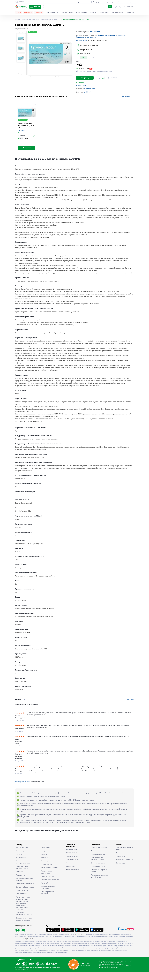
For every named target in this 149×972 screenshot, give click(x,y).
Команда (44, 854)
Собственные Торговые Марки (99, 871)
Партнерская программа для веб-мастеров (99, 876)
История (44, 851)
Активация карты (72, 853)
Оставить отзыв (46, 864)
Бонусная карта (110, 2)
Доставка (19, 854)
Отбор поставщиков (98, 863)
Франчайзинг (95, 851)
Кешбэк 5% (38, 12)
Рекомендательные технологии (48, 887)
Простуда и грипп (67, 12)
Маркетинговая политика (25, 884)
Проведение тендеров (99, 847)
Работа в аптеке (121, 853)
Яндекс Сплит (131, 12)
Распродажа (28, 12)
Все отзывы (130, 699)
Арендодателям (82, 2)
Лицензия (19, 872)
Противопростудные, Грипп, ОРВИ (51, 19)
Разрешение (20, 875)
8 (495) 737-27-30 (28, 939)
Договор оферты (22, 890)
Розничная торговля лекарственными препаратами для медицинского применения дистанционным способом (23, 903)
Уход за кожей (104, 12)
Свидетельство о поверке (50, 880)
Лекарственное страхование (46, 872)
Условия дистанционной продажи (24, 879)
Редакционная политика (49, 868)
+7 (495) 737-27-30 (23, 960)
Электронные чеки (72, 869)
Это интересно (21, 858)
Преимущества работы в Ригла (124, 849)
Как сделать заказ (22, 847)
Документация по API (98, 866)
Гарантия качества (47, 876)
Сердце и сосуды (81, 12)
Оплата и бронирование (24, 851)
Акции (19, 12)
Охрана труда (120, 863)
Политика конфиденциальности (23, 862)
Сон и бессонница (117, 12)
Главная (17, 19)
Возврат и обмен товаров (25, 887)
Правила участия (72, 856)
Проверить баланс (72, 859)
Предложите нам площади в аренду (97, 859)
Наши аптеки (122, 2)
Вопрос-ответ (71, 866)
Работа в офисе (121, 856)
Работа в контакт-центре (124, 860)
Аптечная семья (71, 849)
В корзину (85, 78)
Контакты (44, 858)
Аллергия (93, 12)
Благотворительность (48, 861)
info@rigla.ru (114, 967)
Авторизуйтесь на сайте (22, 782)
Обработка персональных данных (24, 914)
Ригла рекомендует (52, 12)
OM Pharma (95, 32)
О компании (45, 847)
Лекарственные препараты (30, 19)
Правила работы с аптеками (47, 893)
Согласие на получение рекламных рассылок (24, 919)
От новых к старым (26, 704)
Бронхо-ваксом (81, 40)
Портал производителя (99, 854)
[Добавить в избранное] (99, 78)
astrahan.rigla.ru (79, 934)
